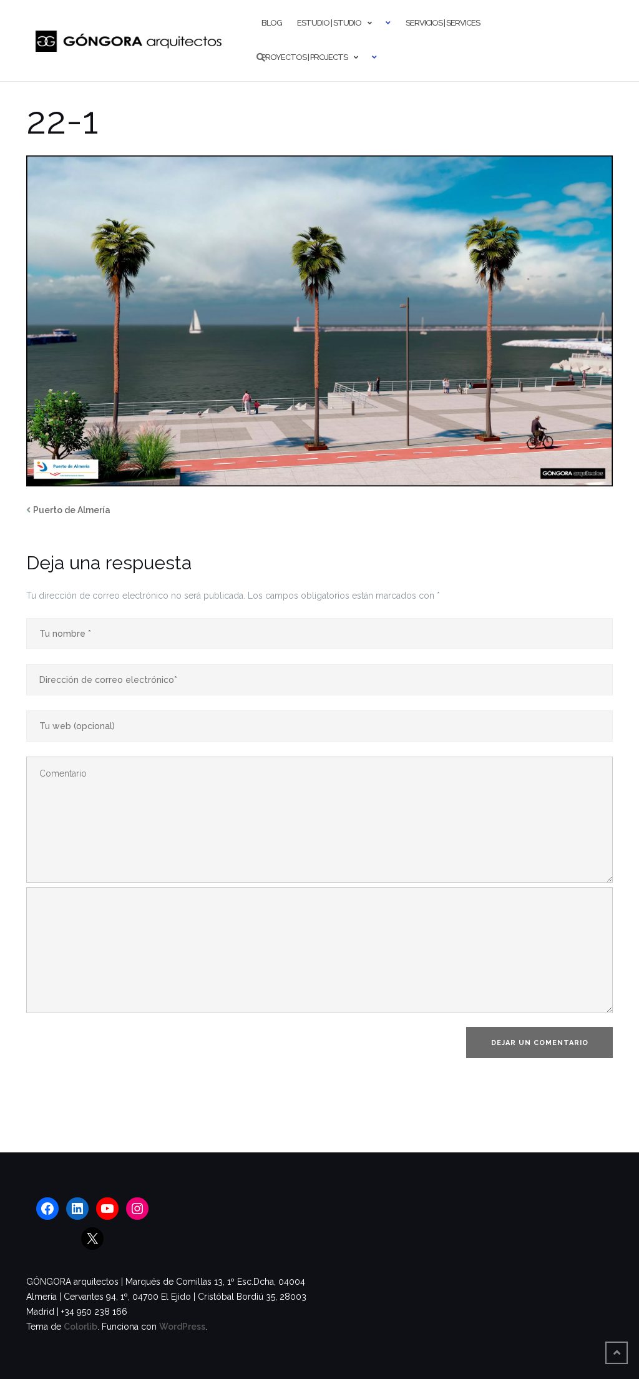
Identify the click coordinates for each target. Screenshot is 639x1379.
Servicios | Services (443, 22)
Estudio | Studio (329, 22)
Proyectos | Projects (304, 57)
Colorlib (80, 1327)
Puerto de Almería (71, 510)
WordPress (182, 1327)
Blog (271, 22)
